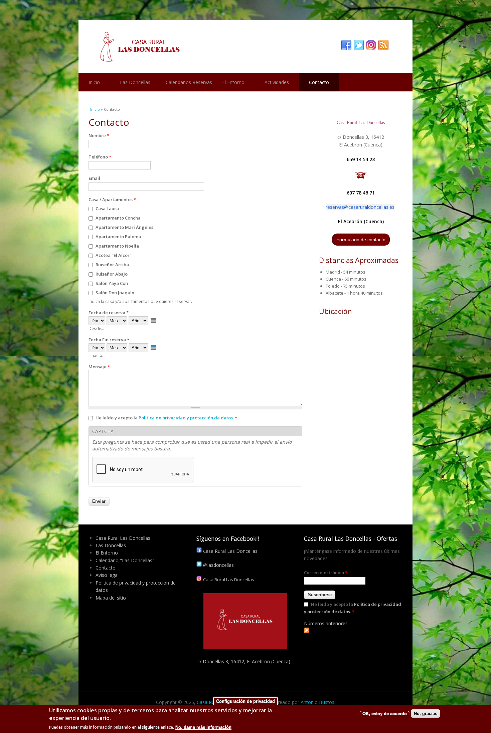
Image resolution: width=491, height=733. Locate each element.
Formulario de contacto (360, 239)
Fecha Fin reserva (109, 340)
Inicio (94, 82)
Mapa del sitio (111, 598)
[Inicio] (245, 46)
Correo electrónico (325, 573)
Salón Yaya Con (112, 283)
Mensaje (99, 367)
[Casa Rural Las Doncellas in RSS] (383, 45)
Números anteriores (326, 623)
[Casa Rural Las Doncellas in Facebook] (346, 45)
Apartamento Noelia (117, 246)
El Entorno (233, 82)
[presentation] (153, 320)
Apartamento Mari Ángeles (124, 227)
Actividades (277, 82)
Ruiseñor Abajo (112, 274)
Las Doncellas (135, 82)
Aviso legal (107, 575)
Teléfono (100, 157)
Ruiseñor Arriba (112, 265)
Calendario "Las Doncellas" (125, 560)
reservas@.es (360, 207)
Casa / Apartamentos (112, 200)
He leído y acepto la (166, 418)
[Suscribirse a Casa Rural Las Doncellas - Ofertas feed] (306, 631)
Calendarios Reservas (189, 82)
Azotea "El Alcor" (114, 255)
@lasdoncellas (218, 565)
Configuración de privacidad (245, 701)
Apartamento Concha (118, 218)
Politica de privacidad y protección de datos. (186, 418)
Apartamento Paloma (118, 237)
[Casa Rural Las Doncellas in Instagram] (371, 45)
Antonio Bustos (317, 702)
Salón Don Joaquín (115, 293)
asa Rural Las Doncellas (230, 551)
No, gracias (425, 713)
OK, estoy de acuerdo (384, 713)
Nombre (99, 135)
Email (94, 178)
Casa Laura (107, 209)
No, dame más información (203, 727)
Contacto (319, 82)
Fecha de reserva (109, 313)
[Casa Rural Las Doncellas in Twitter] (358, 45)
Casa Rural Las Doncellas (123, 538)
